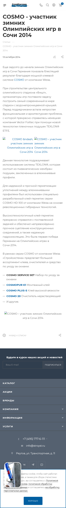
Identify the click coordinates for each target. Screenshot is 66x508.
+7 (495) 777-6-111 (34, 439)
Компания (10, 409)
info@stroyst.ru (35, 445)
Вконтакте (24, 464)
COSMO (19, 79)
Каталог (9, 383)
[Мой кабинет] (53, 5)
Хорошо (33, 501)
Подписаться (53, 365)
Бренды (8, 400)
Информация (13, 417)
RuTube (41, 464)
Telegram (33, 464)
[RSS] (54, 57)
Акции (7, 391)
